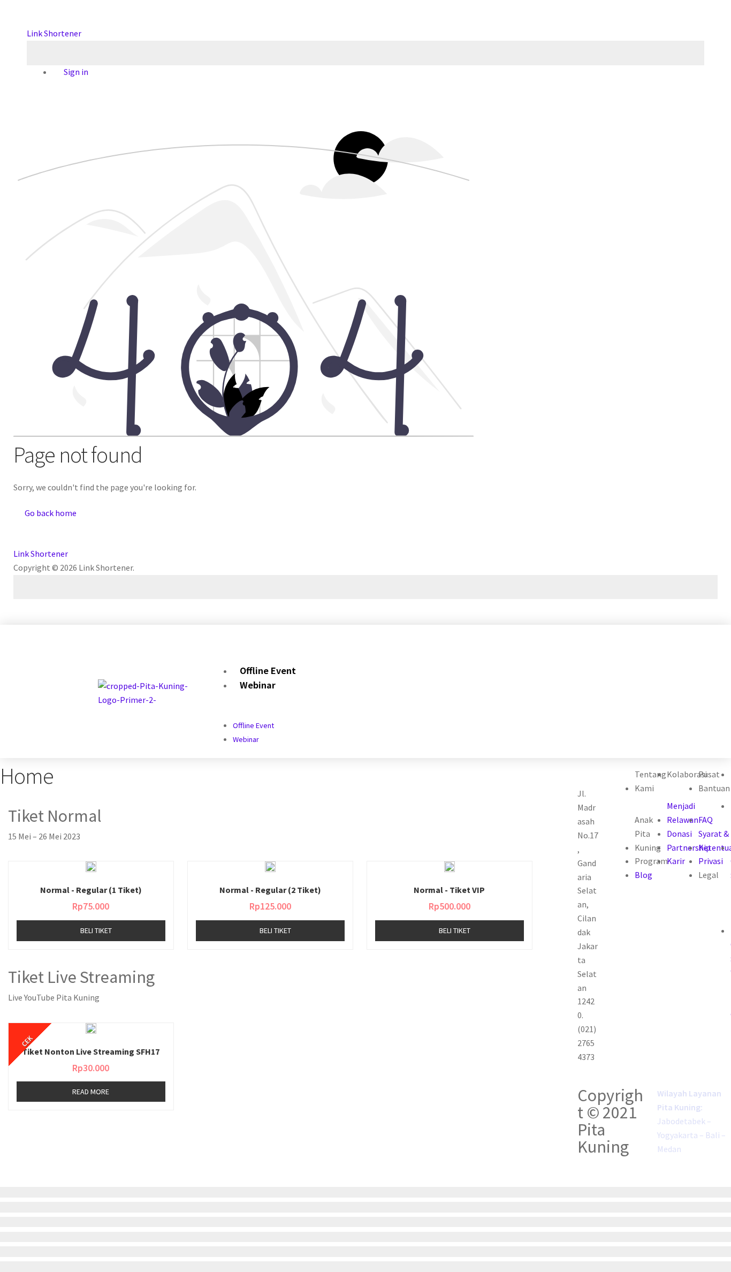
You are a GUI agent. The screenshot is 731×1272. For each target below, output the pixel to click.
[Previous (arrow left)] (365, 1251)
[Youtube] (599, 635)
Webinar (258, 684)
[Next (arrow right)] (365, 1266)
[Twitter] (583, 635)
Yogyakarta (677, 1135)
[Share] (365, 1207)
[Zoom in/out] (365, 1237)
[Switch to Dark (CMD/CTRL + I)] (365, 587)
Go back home (50, 513)
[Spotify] (615, 635)
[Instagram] (551, 635)
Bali (712, 1135)
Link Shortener (54, 33)
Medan (669, 1149)
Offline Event (268, 670)
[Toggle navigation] (365, 53)
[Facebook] (567, 635)
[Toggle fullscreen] (365, 1222)
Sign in (75, 71)
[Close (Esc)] (365, 1192)
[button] (531, 637)
